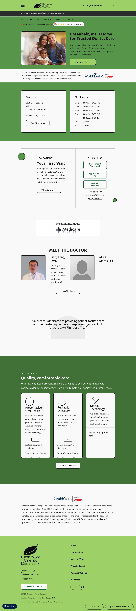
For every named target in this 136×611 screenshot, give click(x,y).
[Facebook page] (72, 587)
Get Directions (38, 123)
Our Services (76, 552)
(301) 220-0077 (68, 19)
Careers (50, 602)
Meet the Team (68, 291)
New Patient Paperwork (95, 164)
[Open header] (23, 5)
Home (73, 545)
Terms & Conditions (39, 602)
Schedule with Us (82, 62)
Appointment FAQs (95, 174)
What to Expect (48, 189)
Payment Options (95, 184)
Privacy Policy (26, 602)
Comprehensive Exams (35, 453)
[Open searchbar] (113, 5)
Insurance (75, 579)
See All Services (68, 465)
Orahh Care (58, 602)
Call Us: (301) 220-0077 (92, 5)
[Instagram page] (81, 587)
